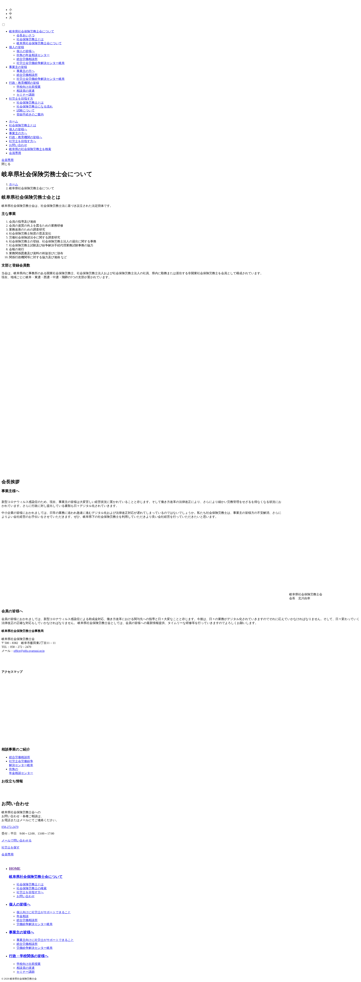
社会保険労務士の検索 (32, 888)
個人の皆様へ (26, 51)
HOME (14, 869)
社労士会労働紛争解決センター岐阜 (41, 63)
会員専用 (15, 153)
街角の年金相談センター (33, 55)
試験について (26, 110)
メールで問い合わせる (17, 840)
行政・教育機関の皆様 (24, 82)
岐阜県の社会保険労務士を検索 (30, 149)
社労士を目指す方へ (22, 141)
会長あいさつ (26, 35)
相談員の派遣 (26, 90)
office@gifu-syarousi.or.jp (29, 650)
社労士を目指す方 (21, 98)
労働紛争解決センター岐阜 (35, 924)
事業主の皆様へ (21, 932)
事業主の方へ (26, 71)
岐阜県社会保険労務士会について (31, 31)
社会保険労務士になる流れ (35, 106)
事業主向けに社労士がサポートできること (45, 940)
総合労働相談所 (27, 59)
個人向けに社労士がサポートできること (44, 912)
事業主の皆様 (18, 67)
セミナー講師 (26, 94)
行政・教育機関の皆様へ (25, 137)
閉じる (6, 164)
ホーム (13, 121)
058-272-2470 (10, 827)
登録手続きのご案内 (30, 114)
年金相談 (23, 916)
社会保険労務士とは (30, 39)
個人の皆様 (16, 47)
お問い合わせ (18, 145)
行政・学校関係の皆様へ (28, 956)
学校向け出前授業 (29, 86)
